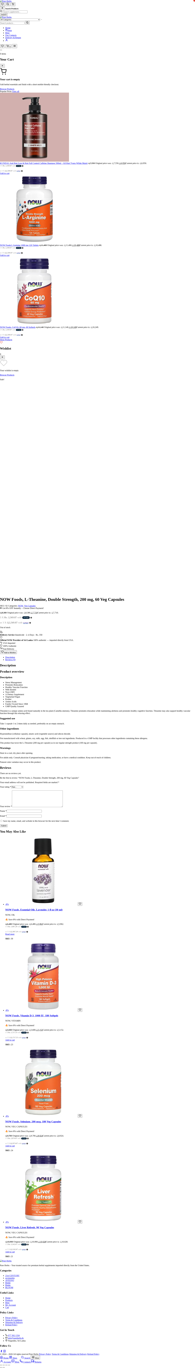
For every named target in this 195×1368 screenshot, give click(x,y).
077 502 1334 (14, 1335)
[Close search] (2, 8)
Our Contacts (10, 35)
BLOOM (9, 1287)
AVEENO (9, 1280)
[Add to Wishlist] (80, 904)
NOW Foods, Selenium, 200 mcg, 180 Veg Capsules (33, 1121)
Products (9, 1300)
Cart (7, 1307)
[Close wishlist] (2, 357)
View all (15, 91)
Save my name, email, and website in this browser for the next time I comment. (36, 821)
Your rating (5, 787)
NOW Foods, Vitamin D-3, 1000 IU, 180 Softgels (31, 1015)
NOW (20, 606)
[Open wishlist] (2, 46)
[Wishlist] (2, 4)
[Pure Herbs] (6, 1)
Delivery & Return (13, 37)
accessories (10, 1278)
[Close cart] (2, 66)
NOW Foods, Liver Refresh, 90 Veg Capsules (29, 1227)
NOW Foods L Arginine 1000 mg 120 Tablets (19, 245)
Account (7, 1362)
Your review (6, 806)
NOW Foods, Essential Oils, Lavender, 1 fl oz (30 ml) (33, 909)
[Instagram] (4, 1352)
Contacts (27, 1362)
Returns (37, 1362)
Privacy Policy (11, 1318)
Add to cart (4, 173)
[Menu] (14, 46)
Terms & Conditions (13, 1320)
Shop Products (6, 340)
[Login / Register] (6, 41)
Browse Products (7, 89)
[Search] (7, 4)
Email (3, 816)
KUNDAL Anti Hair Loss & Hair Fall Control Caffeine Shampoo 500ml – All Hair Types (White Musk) (44, 163)
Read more (9, 934)
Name (3, 811)
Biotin (7, 1283)
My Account (10, 1305)
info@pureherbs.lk (16, 1338)
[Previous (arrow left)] (1, 1367)
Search (3, 15)
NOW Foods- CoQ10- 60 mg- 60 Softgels (17, 327)
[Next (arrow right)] (4, 1367)
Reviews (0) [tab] (10, 660)
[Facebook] (1, 1352)
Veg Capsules (30, 606)
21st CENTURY (12, 1275)
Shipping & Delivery (14, 1322)
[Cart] (13, 4)
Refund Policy (11, 1325)
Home (7, 28)
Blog (7, 33)
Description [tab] (10, 657)
